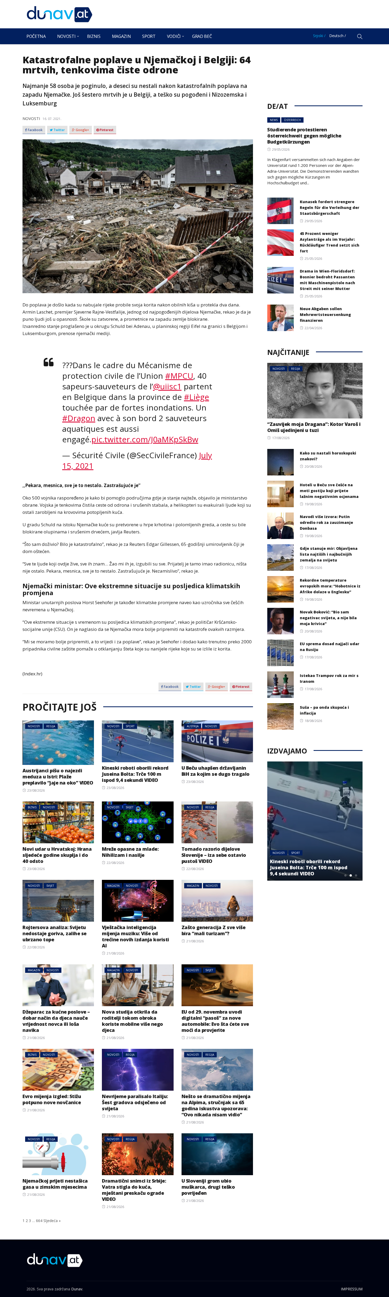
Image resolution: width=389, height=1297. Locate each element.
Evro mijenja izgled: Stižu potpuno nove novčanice (51, 1099)
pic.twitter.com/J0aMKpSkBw (144, 439)
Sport (148, 36)
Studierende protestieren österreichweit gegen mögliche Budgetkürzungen (304, 135)
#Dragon (78, 418)
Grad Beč (202, 36)
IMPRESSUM (352, 1288)
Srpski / (319, 35)
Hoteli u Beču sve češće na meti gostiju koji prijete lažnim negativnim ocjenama (329, 490)
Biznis (94, 36)
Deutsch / (337, 35)
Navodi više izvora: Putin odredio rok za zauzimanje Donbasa (326, 522)
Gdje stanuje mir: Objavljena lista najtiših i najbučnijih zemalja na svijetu (329, 554)
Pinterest (106, 130)
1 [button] (345, 875)
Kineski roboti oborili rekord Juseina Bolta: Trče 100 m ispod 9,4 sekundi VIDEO (135, 774)
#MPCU (179, 375)
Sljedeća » (52, 1220)
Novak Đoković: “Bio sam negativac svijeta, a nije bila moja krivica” (328, 617)
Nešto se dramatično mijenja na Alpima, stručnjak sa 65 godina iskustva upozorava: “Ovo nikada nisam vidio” (216, 1105)
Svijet (129, 807)
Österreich (292, 120)
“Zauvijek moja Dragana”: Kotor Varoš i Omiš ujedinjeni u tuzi (313, 427)
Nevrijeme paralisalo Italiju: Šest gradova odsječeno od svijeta (135, 1102)
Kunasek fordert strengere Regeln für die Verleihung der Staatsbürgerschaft (329, 207)
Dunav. (77, 1288)
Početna (36, 36)
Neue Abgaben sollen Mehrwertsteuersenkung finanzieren (325, 314)
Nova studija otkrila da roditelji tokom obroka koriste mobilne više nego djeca (132, 1021)
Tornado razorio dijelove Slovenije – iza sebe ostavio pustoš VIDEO (214, 855)
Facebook (35, 130)
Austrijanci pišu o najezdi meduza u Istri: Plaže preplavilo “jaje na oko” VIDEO (57, 776)
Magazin (121, 36)
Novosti (66, 36)
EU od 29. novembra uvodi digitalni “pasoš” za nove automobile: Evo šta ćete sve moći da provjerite (215, 1021)
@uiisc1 (167, 386)
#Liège (196, 396)
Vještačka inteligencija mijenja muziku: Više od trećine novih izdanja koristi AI (135, 936)
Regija (50, 726)
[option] (315, 821)
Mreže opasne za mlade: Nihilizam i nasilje (130, 852)
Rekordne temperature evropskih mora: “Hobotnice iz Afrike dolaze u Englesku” (330, 586)
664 (39, 1220)
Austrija (192, 726)
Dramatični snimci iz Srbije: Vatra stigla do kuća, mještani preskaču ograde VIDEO (134, 1190)
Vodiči (174, 36)
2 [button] (350, 875)
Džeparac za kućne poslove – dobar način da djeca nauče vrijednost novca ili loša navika (56, 1021)
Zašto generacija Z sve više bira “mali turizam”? (214, 930)
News (274, 120)
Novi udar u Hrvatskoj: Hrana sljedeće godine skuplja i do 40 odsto (57, 855)
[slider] (137, 448)
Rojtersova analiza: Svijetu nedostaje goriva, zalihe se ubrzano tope (54, 933)
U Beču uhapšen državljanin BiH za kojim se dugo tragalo (216, 771)
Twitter (59, 130)
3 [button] (356, 875)
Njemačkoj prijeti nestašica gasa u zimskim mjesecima (55, 1184)
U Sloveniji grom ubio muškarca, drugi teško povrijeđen (208, 1187)
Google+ (82, 130)
